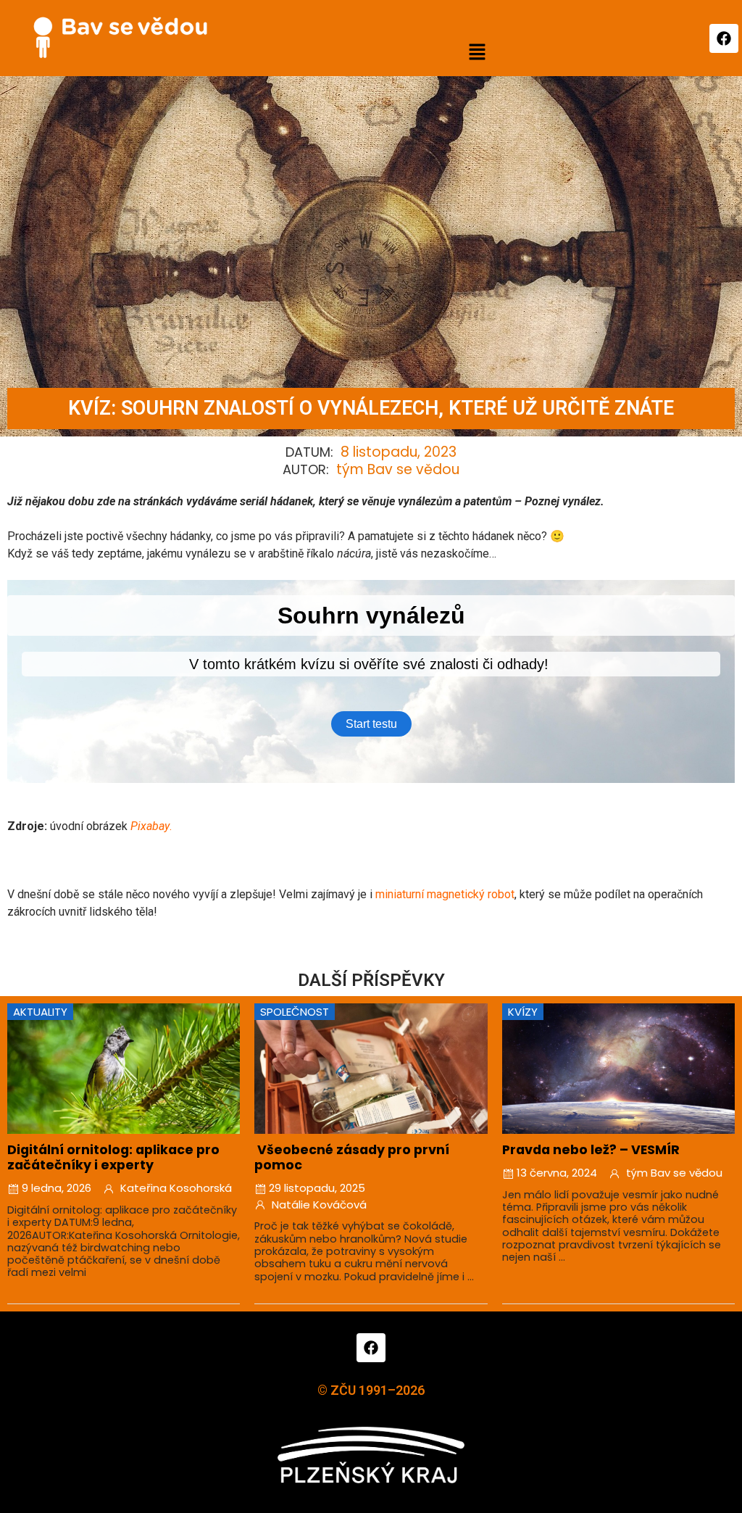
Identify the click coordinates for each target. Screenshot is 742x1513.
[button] (476, 53)
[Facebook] (723, 38)
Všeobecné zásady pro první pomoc (351, 1157)
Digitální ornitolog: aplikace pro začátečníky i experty (113, 1157)
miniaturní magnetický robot (444, 894)
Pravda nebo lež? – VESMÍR (591, 1149)
